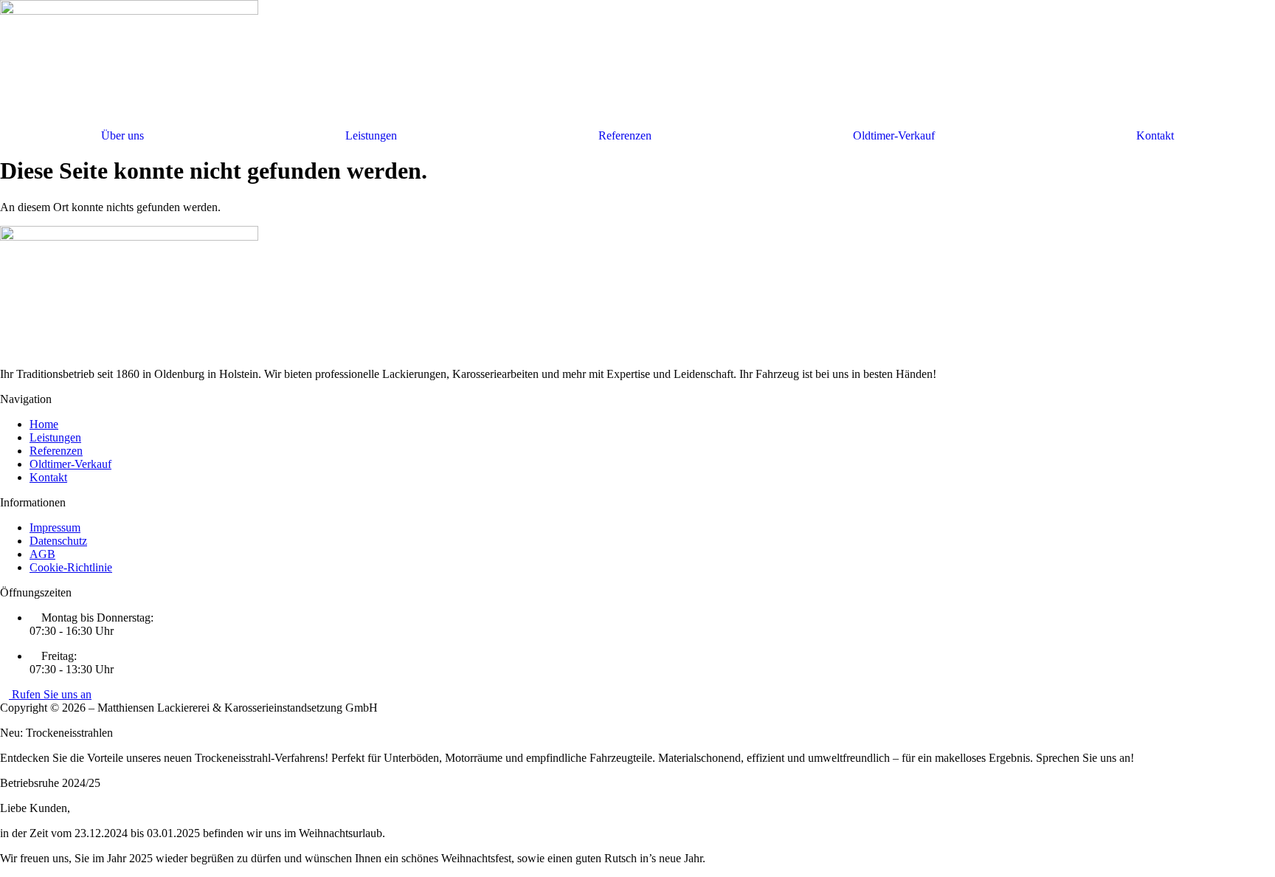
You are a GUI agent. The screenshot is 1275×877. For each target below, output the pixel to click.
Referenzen (625, 136)
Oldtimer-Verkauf (894, 136)
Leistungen (371, 136)
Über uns (122, 136)
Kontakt (1155, 136)
